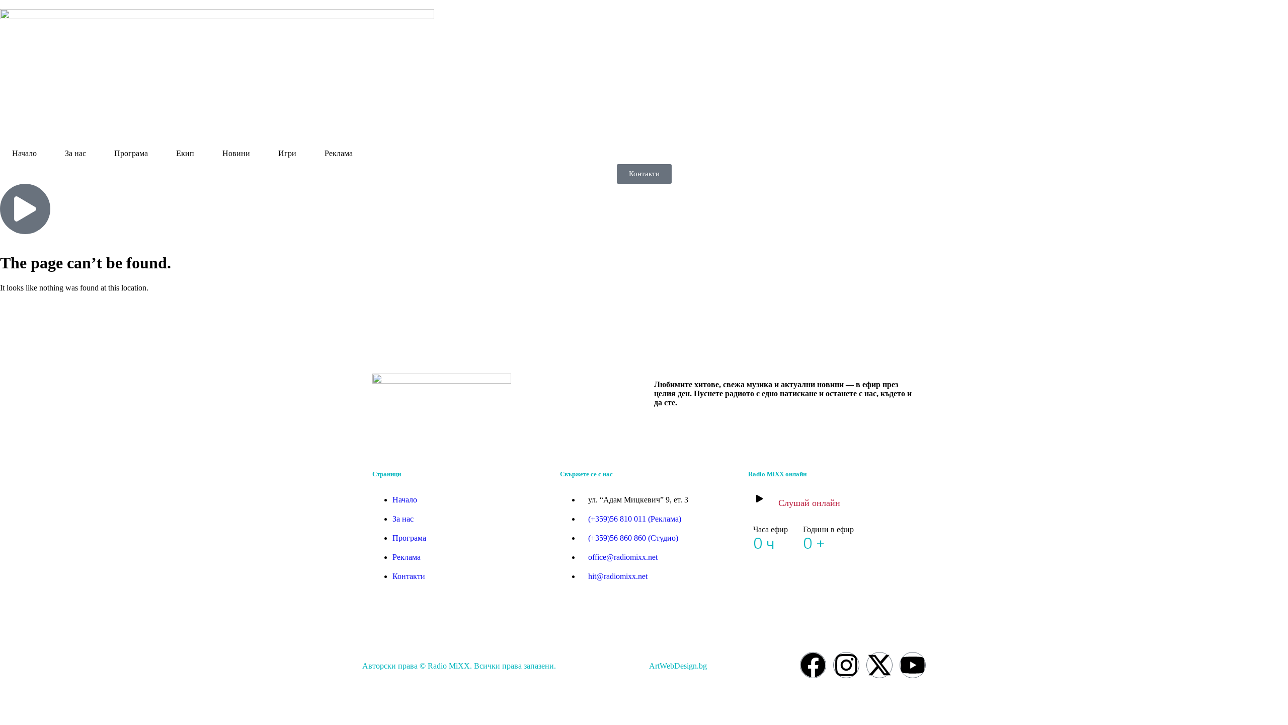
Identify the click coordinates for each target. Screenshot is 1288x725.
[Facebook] (813, 665)
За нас (75, 153)
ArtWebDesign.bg (678, 666)
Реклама (339, 153)
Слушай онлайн (809, 503)
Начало (24, 153)
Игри (287, 153)
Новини (236, 153)
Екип (185, 153)
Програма (131, 153)
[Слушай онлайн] (759, 498)
